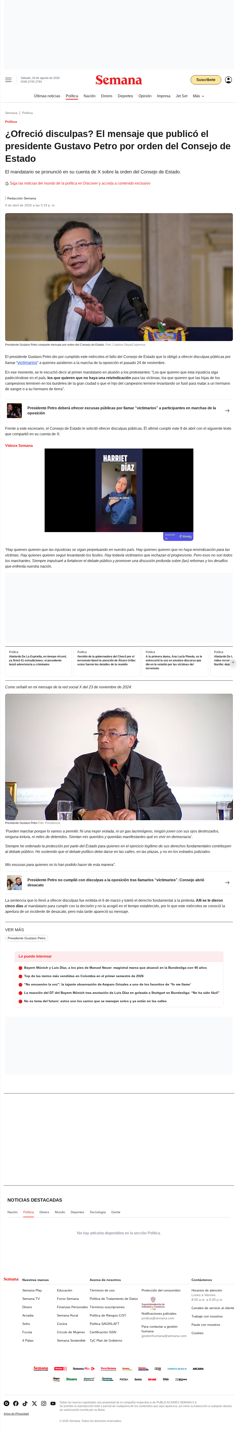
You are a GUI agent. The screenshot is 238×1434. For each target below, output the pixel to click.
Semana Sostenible (71, 1340)
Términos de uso (102, 1290)
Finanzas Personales (72, 1307)
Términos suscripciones (107, 1307)
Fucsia (27, 1332)
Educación (64, 1290)
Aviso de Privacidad (21, 1414)
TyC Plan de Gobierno (106, 1340)
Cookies (197, 1333)
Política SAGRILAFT (104, 1324)
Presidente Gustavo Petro (27, 938)
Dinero (27, 1307)
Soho (26, 1324)
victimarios (27, 362)
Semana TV (31, 1299)
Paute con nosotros (206, 1325)
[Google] (6, 1403)
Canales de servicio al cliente (213, 1308)
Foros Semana (68, 1299)
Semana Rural (67, 1315)
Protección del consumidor (161, 1290)
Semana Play (32, 1290)
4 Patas (27, 1340)
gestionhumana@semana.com (164, 1336)
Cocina (62, 1324)
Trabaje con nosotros (207, 1316)
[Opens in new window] (16, 1403)
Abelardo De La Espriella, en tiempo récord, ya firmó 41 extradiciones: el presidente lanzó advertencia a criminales (37, 660)
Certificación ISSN (103, 1332)
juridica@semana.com (158, 1318)
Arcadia (27, 1315)
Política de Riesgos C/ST (108, 1315)
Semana (11, 113)
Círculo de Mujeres (71, 1332)
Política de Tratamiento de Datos (114, 1299)
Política (27, 113)
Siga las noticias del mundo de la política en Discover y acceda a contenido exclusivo (80, 183)
